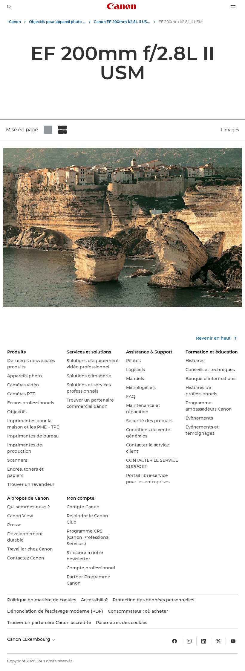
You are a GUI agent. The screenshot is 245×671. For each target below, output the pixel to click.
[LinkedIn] (203, 641)
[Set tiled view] (48, 130)
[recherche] (9, 7)
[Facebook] (174, 641)
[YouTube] (233, 641)
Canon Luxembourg (29, 639)
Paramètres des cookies (121, 622)
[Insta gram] (189, 641)
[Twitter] (218, 641)
